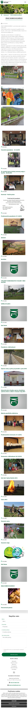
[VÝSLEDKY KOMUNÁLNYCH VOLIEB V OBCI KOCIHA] (14, 269)
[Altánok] (14, 226)
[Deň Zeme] (14, 313)
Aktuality (14, 661)
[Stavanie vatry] (14, 509)
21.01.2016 (4, 191)
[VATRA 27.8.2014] (14, 292)
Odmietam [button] (14, 706)
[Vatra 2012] (14, 487)
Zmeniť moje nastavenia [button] (14, 703)
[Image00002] (14, 95)
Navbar (3, 2)
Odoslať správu (14, 654)
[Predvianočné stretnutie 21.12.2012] (14, 423)
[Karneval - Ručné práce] (14, 182)
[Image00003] (14, 116)
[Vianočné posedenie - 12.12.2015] (14, 138)
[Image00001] (14, 75)
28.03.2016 (4, 147)
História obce (14, 662)
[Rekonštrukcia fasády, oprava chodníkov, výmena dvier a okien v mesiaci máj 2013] (14, 378)
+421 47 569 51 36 (14, 682)
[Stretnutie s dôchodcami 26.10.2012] (14, 444)
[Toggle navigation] (25, 2)
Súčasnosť (6, 15)
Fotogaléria (14, 666)
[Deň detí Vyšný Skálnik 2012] (14, 466)
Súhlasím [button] (14, 700)
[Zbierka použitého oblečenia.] (14, 401)
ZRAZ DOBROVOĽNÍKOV (16, 15)
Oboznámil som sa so (13, 650)
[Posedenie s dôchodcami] (14, 335)
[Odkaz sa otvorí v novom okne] (14, 672)
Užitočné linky (14, 667)
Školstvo (14, 664)
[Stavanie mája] (14, 531)
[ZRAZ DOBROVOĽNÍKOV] (14, 574)
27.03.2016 (4, 168)
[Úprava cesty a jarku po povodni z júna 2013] (14, 356)
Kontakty (14, 669)
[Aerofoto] (14, 247)
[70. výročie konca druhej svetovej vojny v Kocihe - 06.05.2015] (14, 159)
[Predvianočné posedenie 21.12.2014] (14, 204)
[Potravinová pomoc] (14, 595)
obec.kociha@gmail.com (15, 685)
